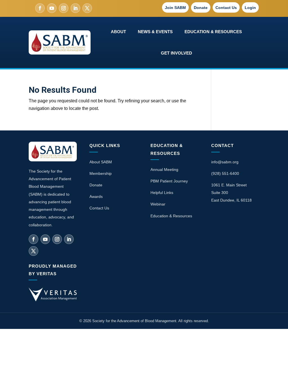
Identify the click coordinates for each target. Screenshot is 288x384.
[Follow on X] (87, 8)
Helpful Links (161, 192)
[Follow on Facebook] (40, 8)
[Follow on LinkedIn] (75, 8)
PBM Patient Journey (169, 181)
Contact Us (226, 7)
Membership (100, 173)
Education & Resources (171, 216)
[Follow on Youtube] (52, 8)
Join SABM (175, 7)
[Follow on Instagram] (63, 8)
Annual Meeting (164, 169)
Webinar (157, 204)
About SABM (100, 162)
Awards (96, 196)
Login (250, 7)
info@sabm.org (224, 162)
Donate (201, 7)
